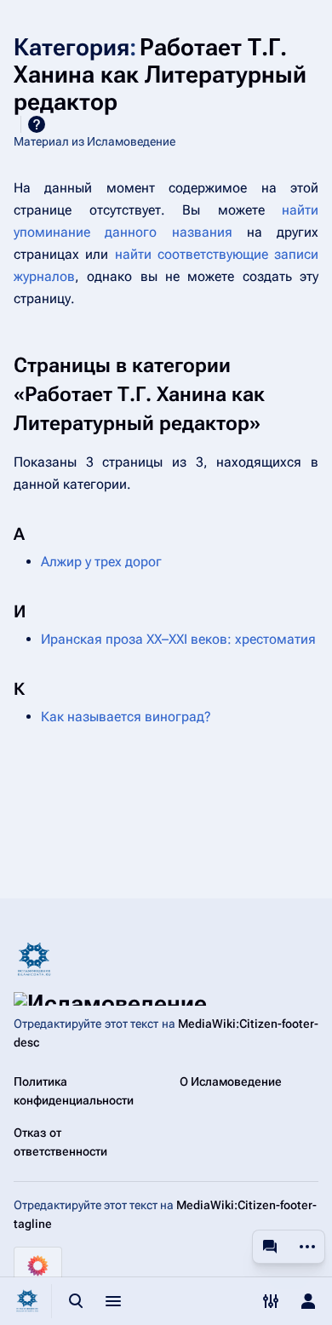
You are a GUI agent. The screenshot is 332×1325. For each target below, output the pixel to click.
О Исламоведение (231, 1081)
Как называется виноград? (126, 716)
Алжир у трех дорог (101, 562)
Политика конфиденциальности (74, 1091)
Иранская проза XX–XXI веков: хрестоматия (178, 639)
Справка (36, 124)
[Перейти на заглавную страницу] (27, 1301)
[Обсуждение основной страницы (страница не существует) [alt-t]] (270, 1247)
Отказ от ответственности (60, 1142)
